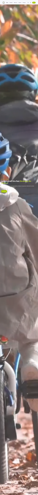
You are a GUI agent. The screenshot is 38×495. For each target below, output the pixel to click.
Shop (34, 2)
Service (20, 2)
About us (15, 2)
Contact (11, 2)
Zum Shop (4, 191)
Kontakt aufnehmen (12, 191)
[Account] (28, 3)
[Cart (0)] (31, 3)
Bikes (7, 2)
